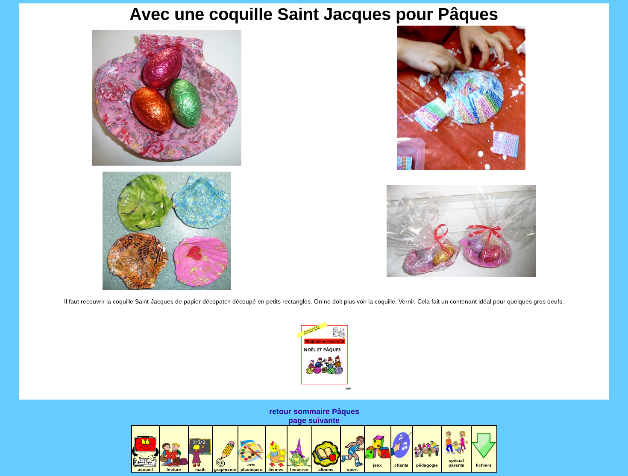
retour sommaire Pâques (314, 411)
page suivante (314, 420)
